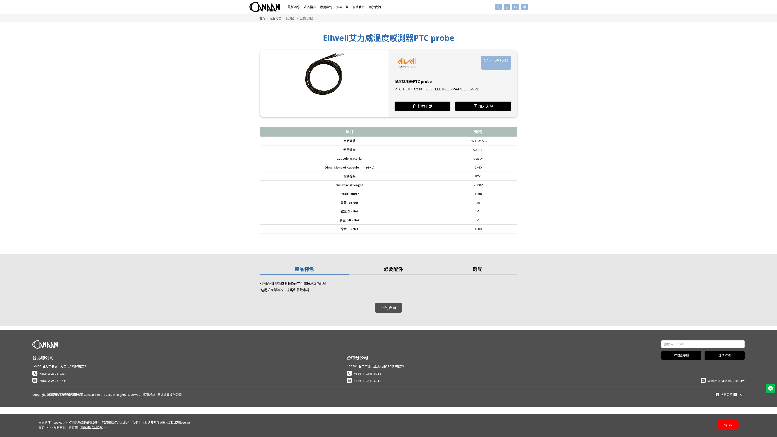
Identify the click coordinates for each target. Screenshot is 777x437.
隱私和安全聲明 (91, 427)
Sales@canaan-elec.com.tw (726, 381)
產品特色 (304, 269)
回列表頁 (388, 307)
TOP (739, 394)
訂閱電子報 (681, 355)
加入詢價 (485, 106)
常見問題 (724, 394)
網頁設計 (149, 394)
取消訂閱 (725, 355)
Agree (728, 424)
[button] (498, 7)
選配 (477, 269)
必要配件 (393, 269)
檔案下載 (425, 106)
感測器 (290, 18)
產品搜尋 (275, 18)
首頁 (262, 18)
